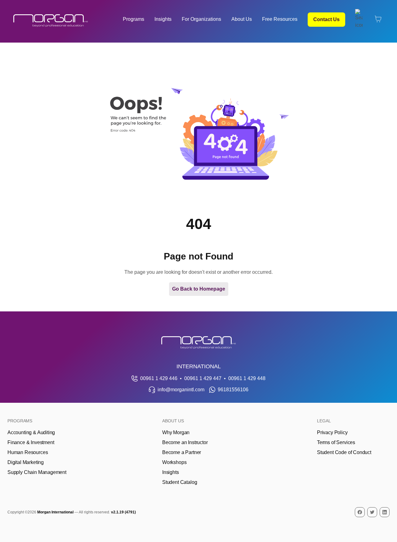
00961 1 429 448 (246, 378)
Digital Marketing (25, 462)
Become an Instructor (184, 442)
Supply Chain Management (36, 472)
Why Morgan (176, 432)
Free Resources (279, 19)
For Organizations (201, 19)
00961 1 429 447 (202, 378)
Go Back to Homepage (198, 289)
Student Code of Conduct (344, 452)
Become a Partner (181, 452)
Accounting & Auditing (31, 432)
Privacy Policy (332, 432)
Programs (133, 19)
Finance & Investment (30, 442)
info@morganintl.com (181, 389)
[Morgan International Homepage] (198, 342)
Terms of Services (336, 442)
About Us (241, 19)
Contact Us (326, 19)
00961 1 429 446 (158, 378)
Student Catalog (179, 482)
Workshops (174, 462)
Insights (163, 19)
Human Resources (27, 452)
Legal (324, 420)
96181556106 (233, 389)
